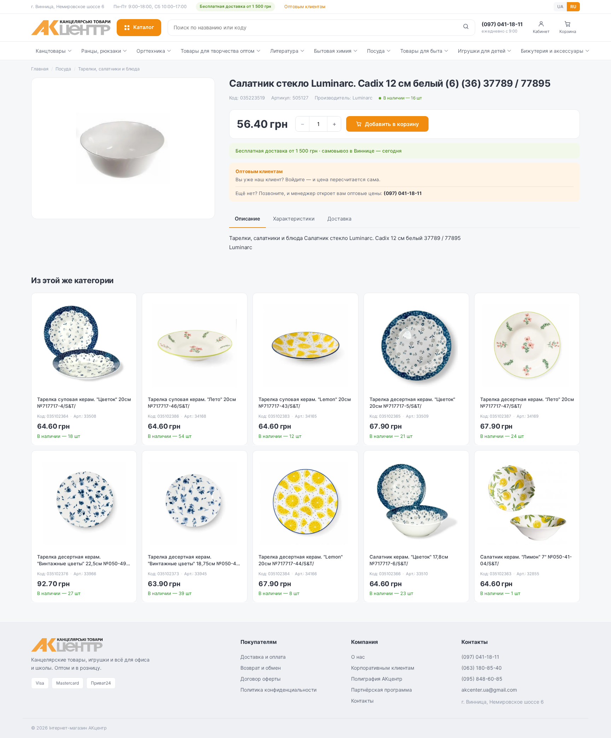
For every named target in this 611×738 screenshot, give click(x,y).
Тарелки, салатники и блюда (109, 68)
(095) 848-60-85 (481, 679)
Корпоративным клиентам (382, 668)
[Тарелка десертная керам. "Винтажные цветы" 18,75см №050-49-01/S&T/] (195, 503)
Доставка (339, 219)
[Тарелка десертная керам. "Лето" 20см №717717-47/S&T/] (527, 346)
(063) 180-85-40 (481, 668)
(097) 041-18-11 (403, 193)
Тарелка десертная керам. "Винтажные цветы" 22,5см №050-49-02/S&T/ (82, 563)
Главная (39, 68)
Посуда (376, 51)
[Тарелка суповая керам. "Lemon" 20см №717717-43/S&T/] (305, 346)
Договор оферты (260, 679)
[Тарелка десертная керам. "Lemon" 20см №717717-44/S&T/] (305, 503)
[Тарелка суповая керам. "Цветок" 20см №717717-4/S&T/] (84, 346)
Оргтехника (150, 51)
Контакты (362, 701)
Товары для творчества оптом (218, 51)
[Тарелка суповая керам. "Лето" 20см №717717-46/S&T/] (195, 346)
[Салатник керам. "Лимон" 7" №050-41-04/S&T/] (527, 503)
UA (560, 6)
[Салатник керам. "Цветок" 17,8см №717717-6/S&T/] (416, 503)
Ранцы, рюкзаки (101, 51)
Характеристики (294, 219)
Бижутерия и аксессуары (552, 51)
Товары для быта (421, 51)
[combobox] (312, 27)
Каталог (143, 27)
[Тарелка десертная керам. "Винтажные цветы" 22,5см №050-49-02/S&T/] (84, 503)
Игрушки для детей (481, 51)
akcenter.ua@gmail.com (489, 690)
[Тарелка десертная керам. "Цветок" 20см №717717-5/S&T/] (416, 346)
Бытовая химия (332, 51)
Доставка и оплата (263, 657)
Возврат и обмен (260, 668)
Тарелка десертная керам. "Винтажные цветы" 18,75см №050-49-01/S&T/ (195, 563)
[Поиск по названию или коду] (466, 27)
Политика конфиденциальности (278, 690)
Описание (247, 219)
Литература (284, 51)
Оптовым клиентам (304, 6)
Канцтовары (51, 51)
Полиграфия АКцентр (376, 679)
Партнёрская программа (381, 690)
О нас (358, 657)
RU (573, 6)
